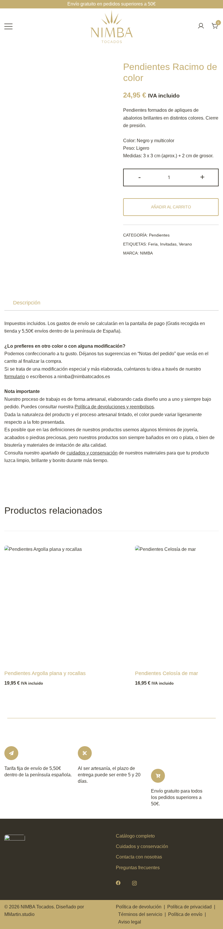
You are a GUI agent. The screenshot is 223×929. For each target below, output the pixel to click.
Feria (153, 244)
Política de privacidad (189, 906)
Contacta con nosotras (139, 856)
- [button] (139, 176)
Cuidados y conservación (142, 846)
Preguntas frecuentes (138, 867)
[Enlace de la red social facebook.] (118, 882)
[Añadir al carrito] (18, 657)
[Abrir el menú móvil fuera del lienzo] (8, 26)
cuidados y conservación (92, 452)
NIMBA (146, 253)
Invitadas (168, 244)
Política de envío (185, 914)
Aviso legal (129, 921)
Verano (185, 244)
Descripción (26, 303)
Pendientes (159, 235)
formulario (14, 376)
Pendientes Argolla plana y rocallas (45, 673)
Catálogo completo (135, 836)
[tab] (26, 303)
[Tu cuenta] (200, 26)
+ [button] (202, 176)
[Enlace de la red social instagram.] (134, 882)
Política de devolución (138, 906)
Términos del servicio (140, 914)
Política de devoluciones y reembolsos (114, 406)
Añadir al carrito (171, 207)
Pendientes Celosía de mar (166, 673)
